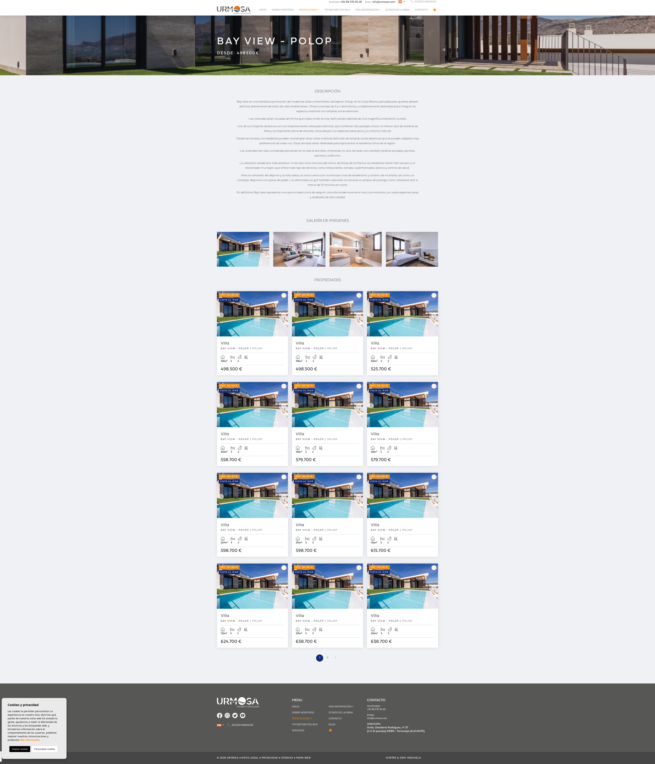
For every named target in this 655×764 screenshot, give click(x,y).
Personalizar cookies (44, 749)
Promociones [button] (308, 10)
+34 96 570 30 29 (351, 2)
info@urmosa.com (383, 2)
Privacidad (270, 758)
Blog (332, 724)
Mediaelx (414, 758)
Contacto (421, 10)
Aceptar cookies (20, 749)
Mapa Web (303, 758)
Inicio (262, 10)
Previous (220, 314)
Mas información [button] (366, 10)
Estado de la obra (397, 10)
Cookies (287, 758)
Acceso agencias (425, 1)
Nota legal (250, 758)
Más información (30, 739)
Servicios (298, 730)
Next (284, 314)
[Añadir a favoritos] (283, 295)
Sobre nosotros (283, 10)
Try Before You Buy (337, 10)
